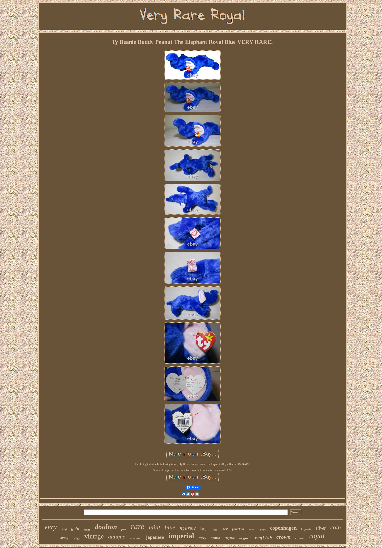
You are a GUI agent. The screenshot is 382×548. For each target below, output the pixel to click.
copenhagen (283, 528)
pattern (87, 530)
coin (335, 527)
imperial (181, 536)
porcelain (238, 529)
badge (76, 538)
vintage (94, 536)
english (263, 537)
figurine (188, 527)
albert (262, 529)
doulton (106, 527)
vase (215, 529)
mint (154, 527)
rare (137, 526)
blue (170, 527)
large (204, 529)
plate (123, 529)
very (50, 527)
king (64, 529)
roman (251, 529)
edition (300, 538)
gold (75, 528)
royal (317, 536)
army (64, 538)
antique (116, 536)
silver (321, 528)
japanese (155, 537)
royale (230, 537)
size (225, 528)
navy (202, 537)
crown (283, 537)
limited (215, 538)
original (244, 538)
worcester (135, 538)
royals (306, 529)
